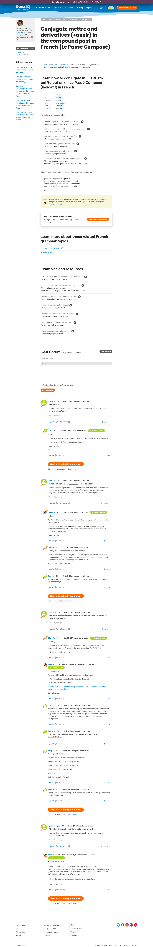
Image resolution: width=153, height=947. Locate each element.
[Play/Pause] (82, 121)
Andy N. (51, 751)
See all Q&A (106, 351)
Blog (73, 925)
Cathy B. (52, 612)
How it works (21, 925)
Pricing (80, 8)
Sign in (89, 8)
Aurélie (51, 664)
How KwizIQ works (42, 8)
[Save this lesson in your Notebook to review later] (25, 48)
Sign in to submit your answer (65, 464)
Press (73, 932)
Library (50, 20)
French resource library (52, 925)
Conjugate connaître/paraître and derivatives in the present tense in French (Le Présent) (25, 91)
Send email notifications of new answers (58, 385)
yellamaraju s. (55, 826)
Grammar (57, 20)
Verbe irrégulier (46, 253)
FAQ (17, 929)
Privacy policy (21, 945)
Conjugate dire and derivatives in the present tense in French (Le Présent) (25, 104)
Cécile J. (51, 512)
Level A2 (65, 20)
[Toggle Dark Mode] (111, 7)
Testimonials (20, 932)
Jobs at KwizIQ (76, 929)
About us (46, 936)
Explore (56, 8)
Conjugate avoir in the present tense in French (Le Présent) (24, 69)
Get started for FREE (127, 8)
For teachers (69, 8)
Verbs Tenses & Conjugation (79, 20)
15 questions (20, 52)
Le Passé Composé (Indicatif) (52, 248)
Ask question (47, 390)
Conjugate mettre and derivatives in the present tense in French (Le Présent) (25, 116)
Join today (73, 469)
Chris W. (51, 548)
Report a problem (22, 54)
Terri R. (52, 480)
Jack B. (52, 401)
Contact (74, 936)
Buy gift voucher (49, 929)
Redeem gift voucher (51, 932)
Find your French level (98, 219)
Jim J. (50, 431)
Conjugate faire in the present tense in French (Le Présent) (24, 79)
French (44, 20)
